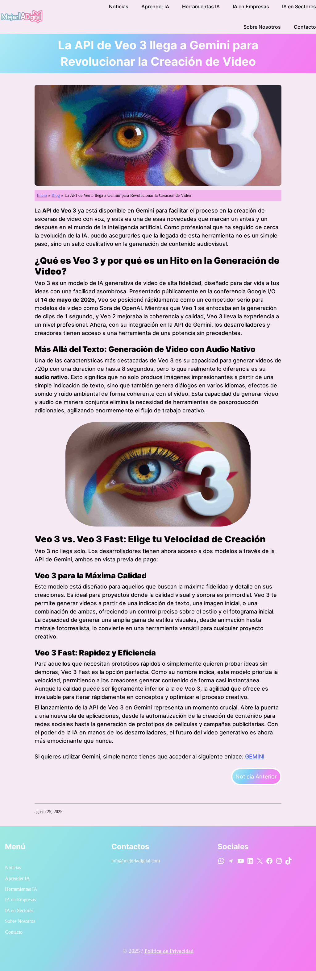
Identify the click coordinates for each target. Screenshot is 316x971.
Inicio (42, 195)
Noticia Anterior (256, 776)
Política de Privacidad (168, 951)
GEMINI (254, 756)
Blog (56, 195)
